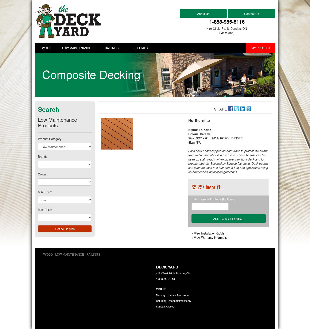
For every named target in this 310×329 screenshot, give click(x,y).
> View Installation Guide (207, 233)
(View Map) (227, 33)
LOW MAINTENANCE (77, 48)
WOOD (46, 48)
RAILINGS (112, 48)
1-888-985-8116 (227, 21)
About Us (203, 14)
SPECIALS (140, 48)
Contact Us (251, 14)
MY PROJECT (260, 48)
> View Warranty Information (210, 237)
